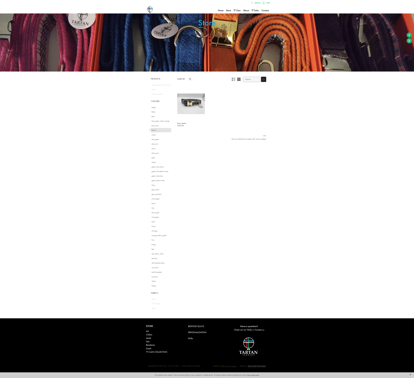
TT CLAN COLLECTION (156, 352)
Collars (149, 334)
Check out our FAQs (243, 329)
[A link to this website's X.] (409, 40)
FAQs (190, 338)
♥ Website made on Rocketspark (191, 366)
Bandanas (150, 345)
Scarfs (148, 348)
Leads (148, 338)
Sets (148, 341)
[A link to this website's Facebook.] (409, 35)
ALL (147, 331)
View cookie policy (253, 375)
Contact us (259, 329)
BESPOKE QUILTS (196, 326)
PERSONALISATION (197, 332)
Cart (268, 3)
